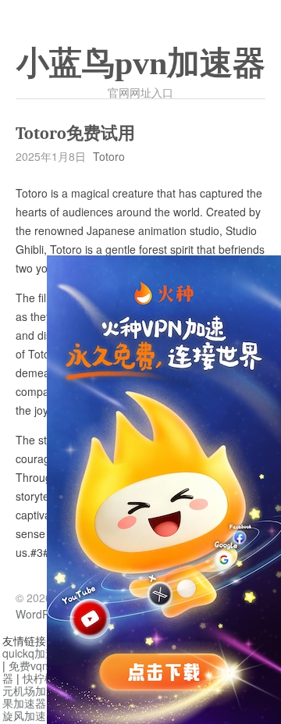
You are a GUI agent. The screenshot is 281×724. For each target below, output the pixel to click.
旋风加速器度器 (40, 715)
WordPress (43, 614)
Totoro (109, 156)
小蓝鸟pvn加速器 (140, 63)
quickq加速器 (34, 653)
